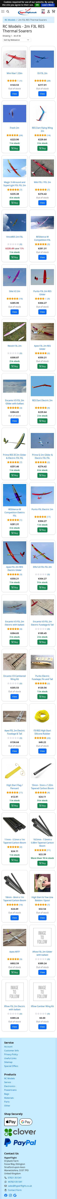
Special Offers (11, 1066)
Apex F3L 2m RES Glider (42, 347)
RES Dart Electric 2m (42, 400)
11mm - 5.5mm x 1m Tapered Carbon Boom (14, 841)
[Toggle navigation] (2, 11)
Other (7, 1105)
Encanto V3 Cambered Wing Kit (14, 678)
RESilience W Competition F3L (42, 238)
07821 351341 (15, 1177)
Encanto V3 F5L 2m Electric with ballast (14, 623)
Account (8, 1046)
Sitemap (8, 1062)
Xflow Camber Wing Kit (42, 1006)
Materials (9, 1097)
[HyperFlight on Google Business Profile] (15, 1195)
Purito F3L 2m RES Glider (42, 293)
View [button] (14, 93)
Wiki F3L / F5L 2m (42, 182)
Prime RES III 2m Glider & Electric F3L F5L (14, 456)
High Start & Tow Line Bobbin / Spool (42, 899)
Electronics (9, 1086)
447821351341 (15, 1181)
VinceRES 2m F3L (14, 236)
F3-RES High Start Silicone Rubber (42, 732)
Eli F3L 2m (42, 73)
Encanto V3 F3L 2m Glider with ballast (14, 402)
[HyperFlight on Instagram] (11, 1195)
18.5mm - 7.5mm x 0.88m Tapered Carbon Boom (42, 842)
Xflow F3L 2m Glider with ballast (42, 953)
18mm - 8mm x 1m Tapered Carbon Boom (14, 899)
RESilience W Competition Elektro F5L (15, 512)
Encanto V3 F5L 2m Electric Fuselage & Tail (42, 623)
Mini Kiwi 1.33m (14, 73)
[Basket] (53, 11)
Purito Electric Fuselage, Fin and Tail (42, 678)
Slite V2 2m (14, 291)
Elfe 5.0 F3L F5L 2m (42, 567)
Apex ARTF (14, 951)
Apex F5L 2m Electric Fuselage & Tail (15, 732)
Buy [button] (16, 148)
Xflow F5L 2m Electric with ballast (14, 1008)
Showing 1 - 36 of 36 (12, 36)
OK (37, 5)
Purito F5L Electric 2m (42, 509)
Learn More (48, 5)
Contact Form (15, 1190)
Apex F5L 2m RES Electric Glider (14, 569)
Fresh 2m (14, 127)
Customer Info (11, 1050)
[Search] (7, 11)
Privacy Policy (11, 1054)
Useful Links (10, 1058)
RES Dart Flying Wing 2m (42, 129)
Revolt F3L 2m (14, 345)
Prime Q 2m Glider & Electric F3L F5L (42, 456)
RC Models (10, 19)
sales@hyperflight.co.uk (20, 1185)
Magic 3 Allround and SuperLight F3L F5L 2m (14, 184)
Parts (7, 1101)
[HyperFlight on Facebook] (6, 1195)
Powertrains (10, 1090)
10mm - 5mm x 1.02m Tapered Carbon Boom (42, 787)
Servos (7, 1082)
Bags (6, 1093)
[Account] (48, 11)
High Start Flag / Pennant (14, 787)
